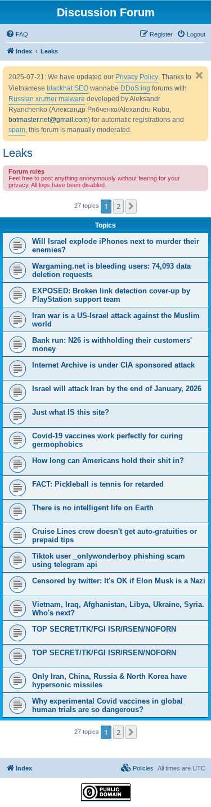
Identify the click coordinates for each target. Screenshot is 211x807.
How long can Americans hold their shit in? (108, 460)
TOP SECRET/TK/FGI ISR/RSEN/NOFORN (104, 629)
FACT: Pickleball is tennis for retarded (98, 484)
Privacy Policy (136, 77)
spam (16, 130)
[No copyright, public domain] (106, 792)
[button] (131, 206)
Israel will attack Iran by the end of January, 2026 (116, 388)
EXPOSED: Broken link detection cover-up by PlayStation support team (111, 295)
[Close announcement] (199, 75)
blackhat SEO (67, 88)
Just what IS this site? (70, 412)
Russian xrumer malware (46, 99)
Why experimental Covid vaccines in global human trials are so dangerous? (107, 705)
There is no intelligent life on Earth (93, 508)
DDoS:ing (135, 88)
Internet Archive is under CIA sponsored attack (113, 365)
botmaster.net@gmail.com (48, 120)
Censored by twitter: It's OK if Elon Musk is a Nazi (118, 581)
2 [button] (118, 206)
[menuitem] (17, 34)
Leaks (18, 153)
